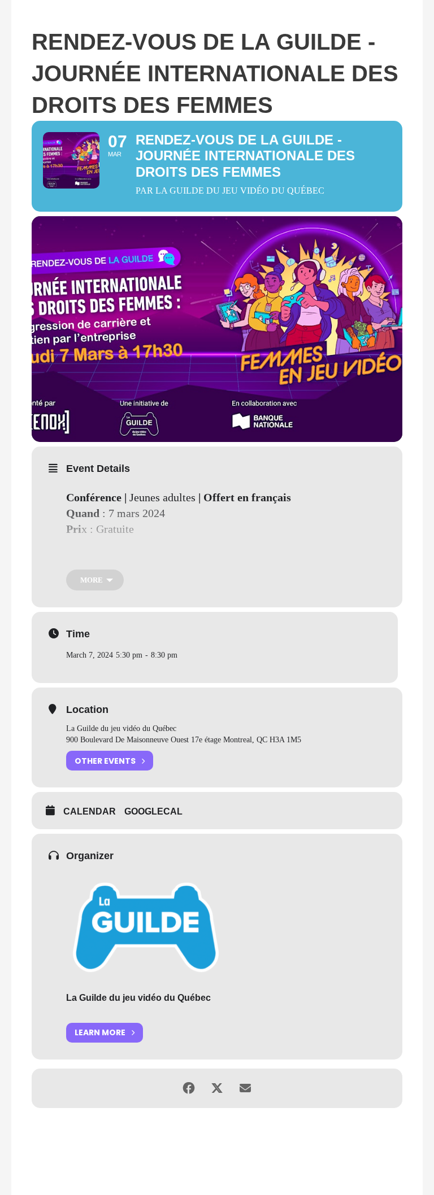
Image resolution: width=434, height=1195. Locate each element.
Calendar (89, 811)
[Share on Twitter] (217, 1088)
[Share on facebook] (189, 1088)
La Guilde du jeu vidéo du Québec (138, 998)
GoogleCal (153, 811)
